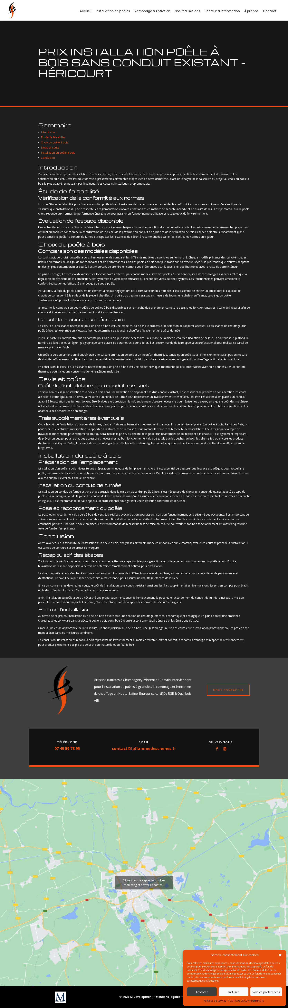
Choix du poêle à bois (54, 142)
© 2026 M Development (136, 997)
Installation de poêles (113, 11)
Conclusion (48, 158)
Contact (269, 11)
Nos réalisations (187, 11)
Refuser (233, 992)
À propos (251, 11)
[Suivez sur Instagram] (225, 749)
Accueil (85, 11)
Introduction (48, 132)
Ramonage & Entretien (152, 11)
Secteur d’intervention (222, 11)
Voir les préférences (266, 992)
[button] (280, 955)
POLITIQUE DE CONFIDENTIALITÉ (246, 1000)
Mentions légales (168, 997)
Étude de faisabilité (53, 137)
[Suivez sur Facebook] (217, 749)
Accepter (202, 992)
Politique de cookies (215, 1000)
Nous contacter (228, 690)
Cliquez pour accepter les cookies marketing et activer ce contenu (144, 882)
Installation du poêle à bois (58, 152)
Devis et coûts (50, 147)
